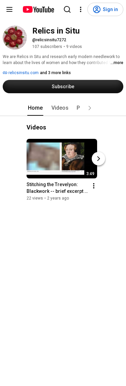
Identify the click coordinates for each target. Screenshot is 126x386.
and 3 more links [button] (55, 72)
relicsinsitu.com (23, 72)
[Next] (98, 158)
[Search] (67, 9)
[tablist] (63, 108)
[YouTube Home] (38, 9)
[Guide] (9, 9)
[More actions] (93, 185)
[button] (90, 108)
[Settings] (81, 9)
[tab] (35, 108)
